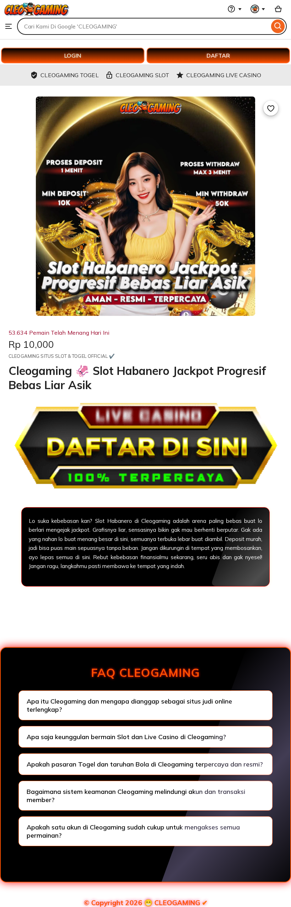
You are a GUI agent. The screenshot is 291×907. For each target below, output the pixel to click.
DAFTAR (218, 55)
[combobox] (143, 26)
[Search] (278, 26)
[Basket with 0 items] (278, 8)
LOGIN (72, 55)
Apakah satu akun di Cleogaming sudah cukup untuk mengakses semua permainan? (133, 831)
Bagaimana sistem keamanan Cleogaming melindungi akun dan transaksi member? (136, 795)
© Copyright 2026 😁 (146, 902)
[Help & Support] (234, 8)
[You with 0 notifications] (258, 8)
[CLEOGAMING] (36, 14)
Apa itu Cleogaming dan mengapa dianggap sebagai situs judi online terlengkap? (129, 705)
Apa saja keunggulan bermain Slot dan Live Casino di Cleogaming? (126, 737)
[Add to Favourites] (270, 108)
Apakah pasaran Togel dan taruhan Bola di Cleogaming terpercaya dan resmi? (145, 764)
